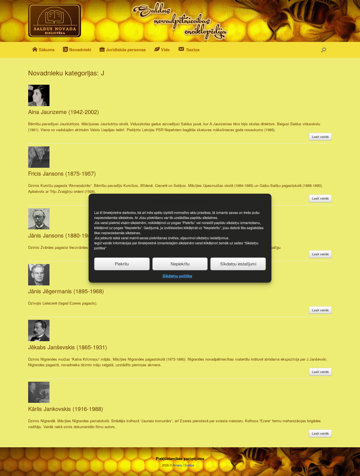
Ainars (177, 465)
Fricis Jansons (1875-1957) (62, 173)
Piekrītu (122, 264)
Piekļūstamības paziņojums (180, 458)
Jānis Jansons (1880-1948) (62, 235)
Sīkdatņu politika (177, 275)
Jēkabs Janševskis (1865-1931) (67, 347)
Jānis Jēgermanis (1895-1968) (66, 291)
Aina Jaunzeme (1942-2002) (63, 112)
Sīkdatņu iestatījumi (238, 264)
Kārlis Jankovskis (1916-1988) (65, 409)
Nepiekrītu (180, 264)
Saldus (189, 465)
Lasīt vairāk (320, 137)
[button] (323, 50)
